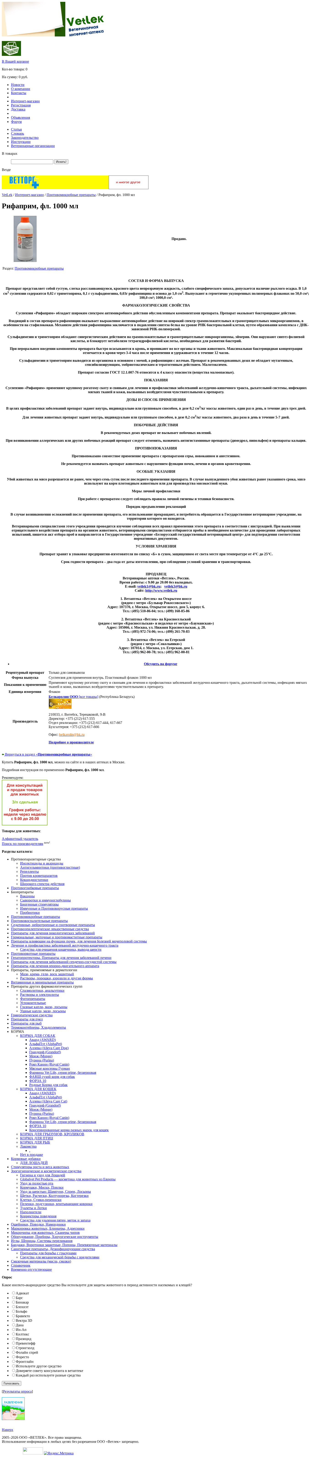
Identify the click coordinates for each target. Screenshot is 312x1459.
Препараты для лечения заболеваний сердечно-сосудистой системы (63, 962)
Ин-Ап (21, 1330)
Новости (17, 85)
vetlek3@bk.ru (175, 586)
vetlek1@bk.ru (148, 586)
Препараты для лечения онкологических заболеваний (53, 933)
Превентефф (25, 1343)
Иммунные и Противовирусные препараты (54, 908)
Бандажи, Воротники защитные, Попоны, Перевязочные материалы (64, 1245)
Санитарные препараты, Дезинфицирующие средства (53, 1249)
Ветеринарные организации (33, 146)
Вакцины (27, 896)
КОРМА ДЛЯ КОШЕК (38, 1089)
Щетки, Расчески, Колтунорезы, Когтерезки (54, 1196)
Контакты (18, 93)
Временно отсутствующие (31, 1269)
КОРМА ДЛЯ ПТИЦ (36, 1138)
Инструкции (21, 142)
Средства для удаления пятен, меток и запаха (55, 1220)
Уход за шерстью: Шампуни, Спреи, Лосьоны (55, 1191)
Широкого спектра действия (42, 884)
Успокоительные (33, 1003)
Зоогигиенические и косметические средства (46, 1171)
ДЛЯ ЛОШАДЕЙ (34, 1163)
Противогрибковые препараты (35, 888)
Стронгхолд (25, 1348)
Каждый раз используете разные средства (48, 1375)
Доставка (18, 109)
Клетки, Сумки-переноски (40, 1200)
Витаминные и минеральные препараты (42, 982)
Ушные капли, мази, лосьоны (43, 1011)
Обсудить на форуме (160, 664)
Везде (6, 170)
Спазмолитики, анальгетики (42, 990)
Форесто (22, 1357)
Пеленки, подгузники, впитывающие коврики (56, 1204)
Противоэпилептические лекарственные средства (50, 929)
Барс (19, 1298)
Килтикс (22, 1334)
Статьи (16, 129)
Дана (20, 1325)
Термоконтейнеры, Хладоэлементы (38, 1027)
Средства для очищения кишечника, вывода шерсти (60, 949)
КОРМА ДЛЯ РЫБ (35, 1142)
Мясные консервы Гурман (49, 1068)
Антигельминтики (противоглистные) (50, 867)
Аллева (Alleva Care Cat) (48, 1101)
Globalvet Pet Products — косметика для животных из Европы (68, 1179)
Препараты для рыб (26, 1023)
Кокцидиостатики (34, 880)
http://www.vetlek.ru (161, 590)
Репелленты (29, 871)
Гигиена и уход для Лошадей (42, 1175)
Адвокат (22, 1293)
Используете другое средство (38, 1366)
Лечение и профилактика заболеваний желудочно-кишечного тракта (64, 945)
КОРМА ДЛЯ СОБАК (37, 1036)
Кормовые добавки (26, 1159)
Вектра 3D (24, 1320)
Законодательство (25, 137)
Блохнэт (22, 1307)
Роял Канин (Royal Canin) (49, 1064)
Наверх (7, 1430)
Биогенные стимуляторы (39, 904)
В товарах (9, 153)
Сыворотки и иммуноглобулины (45, 900)
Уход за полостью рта (36, 1183)
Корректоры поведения (38, 1216)
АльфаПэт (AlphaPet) (45, 1044)
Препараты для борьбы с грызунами (48, 1253)
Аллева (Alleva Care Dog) (49, 1048)
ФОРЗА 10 (37, 1081)
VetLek (7, 195)
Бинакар (22, 1302)
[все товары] (73, 697)
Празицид (23, 1339)
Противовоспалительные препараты (39, 921)
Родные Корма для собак (48, 1085)
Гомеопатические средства (32, 1015)
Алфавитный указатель (20, 839)
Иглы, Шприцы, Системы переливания (41, 1241)
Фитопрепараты (32, 999)
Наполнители (30, 1212)
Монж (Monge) (40, 1056)
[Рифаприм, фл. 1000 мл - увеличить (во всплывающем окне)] (25, 261)
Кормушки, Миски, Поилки (41, 1187)
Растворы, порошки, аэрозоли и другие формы (56, 978)
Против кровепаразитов (39, 876)
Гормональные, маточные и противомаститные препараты (56, 937)
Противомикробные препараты (71, 195)
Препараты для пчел (27, 1019)
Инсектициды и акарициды (41, 863)
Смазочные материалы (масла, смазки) (41, 1261)
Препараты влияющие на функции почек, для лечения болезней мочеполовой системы (79, 941)
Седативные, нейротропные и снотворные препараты (53, 925)
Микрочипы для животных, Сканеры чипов (45, 1232)
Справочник (20, 1265)
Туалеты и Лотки (33, 1208)
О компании (20, 89)
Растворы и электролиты (39, 995)
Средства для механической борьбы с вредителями (59, 1257)
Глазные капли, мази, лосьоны (43, 1007)
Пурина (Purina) (41, 1060)
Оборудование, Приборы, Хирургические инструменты (54, 1237)
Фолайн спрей (27, 1352)
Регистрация (21, 105)
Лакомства (28, 1146)
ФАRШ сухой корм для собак (52, 1077)
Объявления (20, 117)
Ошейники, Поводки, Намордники (38, 1224)
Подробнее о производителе (71, 742)
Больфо (21, 1311)
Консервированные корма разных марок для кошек (69, 1130)
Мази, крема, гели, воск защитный (47, 974)
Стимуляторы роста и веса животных (40, 1167)
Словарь (17, 133)
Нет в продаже (31, 1155)
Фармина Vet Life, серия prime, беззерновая (62, 1072)
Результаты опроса (17, 1391)
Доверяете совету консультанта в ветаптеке (49, 1371)
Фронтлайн (25, 1361)
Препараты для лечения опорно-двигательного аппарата (55, 966)
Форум (16, 122)
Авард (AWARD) (42, 1040)
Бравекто (23, 1316)
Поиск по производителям (22, 844)
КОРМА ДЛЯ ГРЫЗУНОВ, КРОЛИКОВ (52, 1134)
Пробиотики (30, 912)
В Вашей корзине (15, 61)
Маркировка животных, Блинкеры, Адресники (48, 1228)
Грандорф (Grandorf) (45, 1052)
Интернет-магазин (25, 101)
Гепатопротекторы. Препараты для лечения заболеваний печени (61, 958)
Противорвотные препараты (33, 953)
